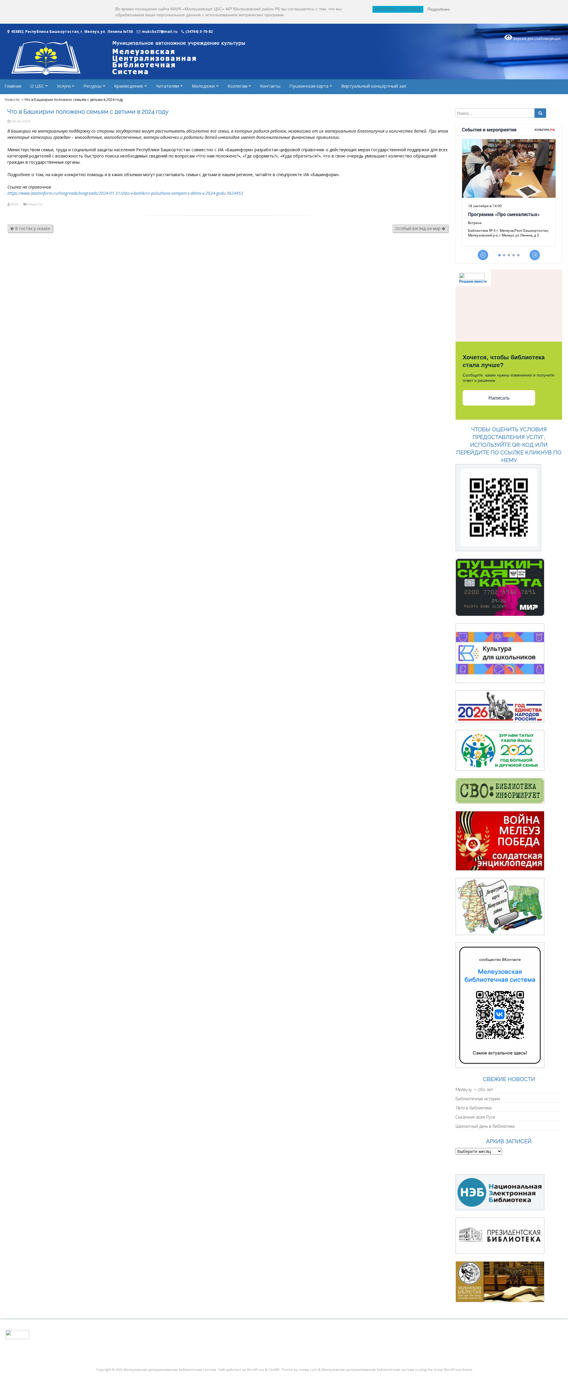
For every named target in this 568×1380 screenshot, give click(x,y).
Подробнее (438, 9)
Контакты (270, 86)
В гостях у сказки (32, 228)
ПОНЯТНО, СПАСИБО (397, 9)
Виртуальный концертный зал (373, 86)
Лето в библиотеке (474, 1108)
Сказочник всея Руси (475, 1117)
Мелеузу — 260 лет (474, 1089)
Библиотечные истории (478, 1098)
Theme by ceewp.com (299, 1369)
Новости (35, 204)
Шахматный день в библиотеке (485, 1126)
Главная (12, 86)
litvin (15, 204)
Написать (498, 398)
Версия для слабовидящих (536, 38)
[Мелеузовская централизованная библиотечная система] (127, 73)
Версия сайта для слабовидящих (496, 1165)
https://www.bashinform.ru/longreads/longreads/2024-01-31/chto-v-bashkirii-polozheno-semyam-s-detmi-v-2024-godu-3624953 (125, 193)
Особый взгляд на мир (418, 228)
